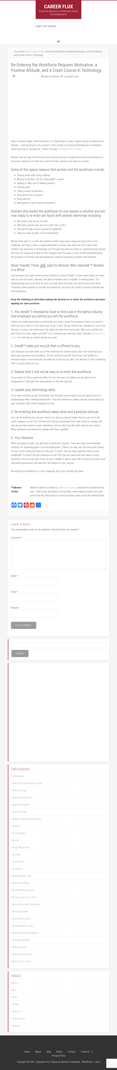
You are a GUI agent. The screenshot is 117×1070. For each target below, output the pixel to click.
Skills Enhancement (21, 918)
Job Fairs (16, 854)
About (14, 982)
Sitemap (15, 1025)
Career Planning (19, 811)
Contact (15, 1004)
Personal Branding (20, 883)
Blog (13, 990)
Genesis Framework (70, 1061)
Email (14, 591)
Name (14, 575)
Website (15, 607)
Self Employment (19, 911)
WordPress (87, 1061)
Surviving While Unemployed (25, 932)
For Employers (18, 833)
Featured (15, 826)
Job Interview (17, 861)
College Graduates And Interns (26, 818)
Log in (97, 1061)
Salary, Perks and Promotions (25, 904)
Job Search (17, 868)
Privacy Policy (18, 1018)
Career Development (21, 797)
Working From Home (21, 961)
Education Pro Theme (46, 1061)
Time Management (20, 940)
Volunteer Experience (21, 954)
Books (14, 997)
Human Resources (20, 847)
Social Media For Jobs (22, 925)
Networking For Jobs (21, 875)
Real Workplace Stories (22, 890)
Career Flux (58, 6)
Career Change (18, 790)
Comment (16, 537)
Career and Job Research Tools (26, 783)
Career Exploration (20, 804)
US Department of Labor (70, 149)
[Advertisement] (59, 711)
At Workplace (17, 776)
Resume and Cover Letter (23, 897)
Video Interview (18, 947)
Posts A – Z (17, 1011)
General (15, 840)
